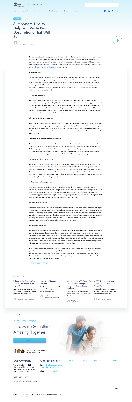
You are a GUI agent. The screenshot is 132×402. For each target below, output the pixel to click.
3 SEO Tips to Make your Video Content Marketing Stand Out (104, 283)
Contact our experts (39, 350)
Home (15, 11)
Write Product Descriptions (39, 263)
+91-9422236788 (37, 5)
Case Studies (53, 11)
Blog (65, 11)
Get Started (94, 11)
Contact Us (75, 11)
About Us (25, 11)
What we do (37, 11)
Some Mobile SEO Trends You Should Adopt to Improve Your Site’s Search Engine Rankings (79, 285)
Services (98, 360)
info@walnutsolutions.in (54, 365)
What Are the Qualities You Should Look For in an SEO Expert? (24, 283)
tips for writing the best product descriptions (42, 67)
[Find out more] (117, 40)
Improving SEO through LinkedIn (50, 282)
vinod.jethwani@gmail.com (25, 380)
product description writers (48, 164)
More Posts (28, 42)
